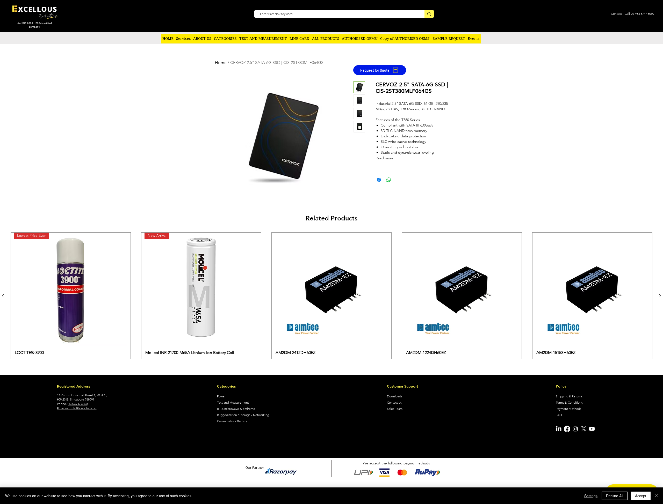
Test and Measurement (233, 402)
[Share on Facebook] (379, 180)
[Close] (657, 496)
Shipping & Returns (569, 396)
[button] (225, 38)
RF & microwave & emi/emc (236, 409)
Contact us (394, 402)
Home (221, 62)
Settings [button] (590, 495)
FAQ (559, 415)
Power (221, 396)
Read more (384, 158)
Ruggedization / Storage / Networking (243, 415)
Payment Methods (568, 409)
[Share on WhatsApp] (389, 180)
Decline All (614, 495)
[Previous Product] (3, 296)
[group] (331, 296)
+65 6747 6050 (78, 404)
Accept (640, 495)
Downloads (394, 396)
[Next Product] (660, 296)
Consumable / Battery (232, 421)
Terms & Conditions (569, 402)
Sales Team (394, 409)
